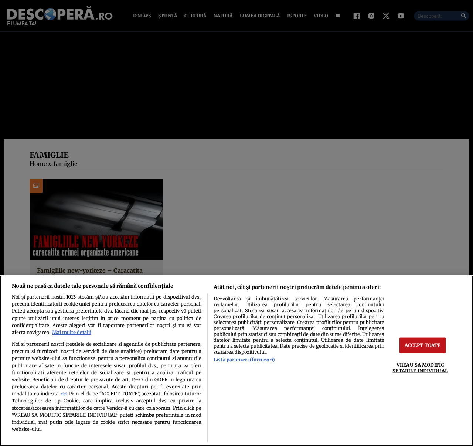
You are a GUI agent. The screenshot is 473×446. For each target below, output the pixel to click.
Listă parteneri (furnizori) (244, 359)
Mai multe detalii (71, 332)
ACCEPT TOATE (423, 345)
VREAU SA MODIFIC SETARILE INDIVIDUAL (420, 367)
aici (64, 394)
